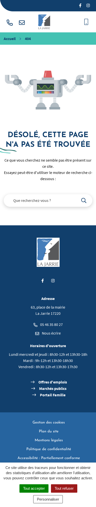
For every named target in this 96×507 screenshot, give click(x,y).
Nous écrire (51, 333)
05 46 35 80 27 (51, 324)
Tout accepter (34, 488)
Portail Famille (52, 394)
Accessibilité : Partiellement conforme (48, 458)
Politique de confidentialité (48, 449)
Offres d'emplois (52, 382)
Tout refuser (64, 488)
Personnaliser (48, 499)
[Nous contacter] (22, 22)
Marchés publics (52, 388)
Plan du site (49, 431)
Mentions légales (49, 440)
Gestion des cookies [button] (48, 422)
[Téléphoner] (10, 22)
